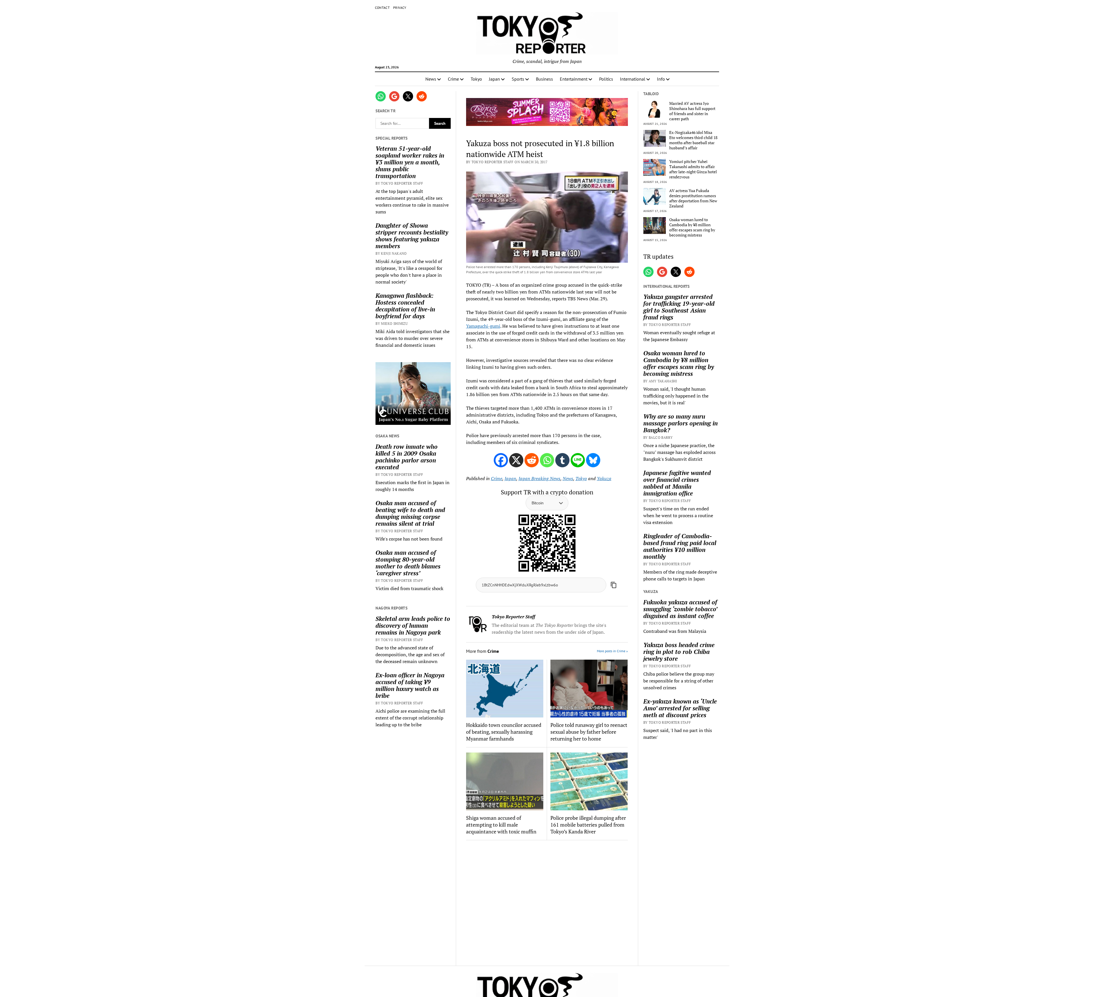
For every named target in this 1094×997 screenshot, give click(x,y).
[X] (516, 460)
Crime (453, 79)
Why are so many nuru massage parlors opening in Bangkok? (680, 423)
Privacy (400, 7)
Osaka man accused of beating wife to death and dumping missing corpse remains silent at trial (410, 513)
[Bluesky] (593, 460)
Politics (606, 79)
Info (661, 79)
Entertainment (573, 79)
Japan (494, 79)
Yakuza (604, 478)
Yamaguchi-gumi (483, 326)
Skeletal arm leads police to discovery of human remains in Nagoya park (412, 625)
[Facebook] (501, 460)
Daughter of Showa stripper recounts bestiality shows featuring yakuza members (411, 235)
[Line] (578, 460)
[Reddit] (531, 460)
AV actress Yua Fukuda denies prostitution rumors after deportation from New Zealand (693, 198)
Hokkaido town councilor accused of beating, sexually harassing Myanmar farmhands (503, 731)
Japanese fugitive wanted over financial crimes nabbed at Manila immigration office (677, 483)
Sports (518, 79)
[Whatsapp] (547, 460)
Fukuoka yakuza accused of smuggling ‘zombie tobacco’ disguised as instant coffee (680, 609)
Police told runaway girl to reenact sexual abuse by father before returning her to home (588, 731)
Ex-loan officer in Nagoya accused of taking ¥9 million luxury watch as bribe (409, 685)
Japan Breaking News (539, 478)
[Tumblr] (562, 460)
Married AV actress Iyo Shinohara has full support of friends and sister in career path (692, 111)
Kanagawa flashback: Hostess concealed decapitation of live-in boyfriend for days (405, 305)
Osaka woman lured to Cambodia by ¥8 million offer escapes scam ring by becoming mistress (692, 227)
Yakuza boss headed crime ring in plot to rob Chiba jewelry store (679, 651)
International (632, 79)
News (430, 79)
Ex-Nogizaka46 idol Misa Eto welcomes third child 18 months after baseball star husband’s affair (693, 140)
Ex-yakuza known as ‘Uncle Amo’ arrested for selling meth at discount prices (680, 708)
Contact (382, 7)
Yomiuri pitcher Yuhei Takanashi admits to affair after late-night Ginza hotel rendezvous (693, 169)
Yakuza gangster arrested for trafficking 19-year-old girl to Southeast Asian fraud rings (679, 307)
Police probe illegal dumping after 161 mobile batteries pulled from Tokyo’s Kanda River (588, 824)
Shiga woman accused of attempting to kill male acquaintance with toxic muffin (501, 824)
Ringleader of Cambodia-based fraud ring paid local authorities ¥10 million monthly (679, 546)
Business (544, 79)
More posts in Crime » (612, 651)
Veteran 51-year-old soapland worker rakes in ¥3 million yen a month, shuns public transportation (409, 162)
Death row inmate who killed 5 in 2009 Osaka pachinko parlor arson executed (406, 456)
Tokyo (476, 79)
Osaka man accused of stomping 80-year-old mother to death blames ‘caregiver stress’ (407, 562)
